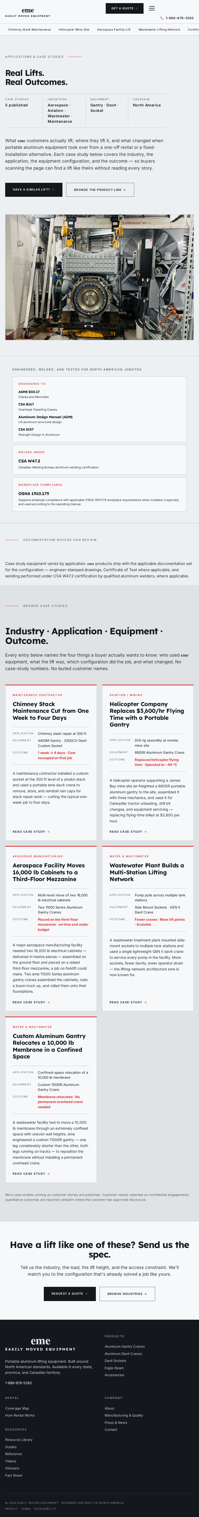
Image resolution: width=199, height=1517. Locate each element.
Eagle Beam (114, 1368)
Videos (10, 1461)
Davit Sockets (115, 1361)
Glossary (12, 1468)
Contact (111, 1429)
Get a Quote (124, 8)
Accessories (114, 1375)
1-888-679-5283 (18, 1383)
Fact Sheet (13, 1475)
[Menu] (152, 8)
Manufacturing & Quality (124, 1415)
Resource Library (18, 1440)
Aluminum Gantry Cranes (125, 1346)
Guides (11, 1447)
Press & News (116, 1422)
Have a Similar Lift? (34, 189)
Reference (13, 1454)
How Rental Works (20, 1415)
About (109, 1408)
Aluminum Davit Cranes (123, 1354)
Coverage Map (17, 1408)
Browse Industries (127, 1294)
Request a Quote (70, 1293)
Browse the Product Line (100, 190)
